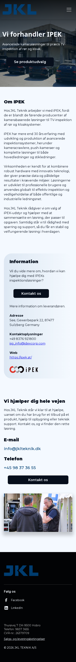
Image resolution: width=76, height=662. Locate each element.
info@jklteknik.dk (22, 448)
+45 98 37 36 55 (20, 467)
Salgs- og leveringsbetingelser (24, 639)
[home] (33, 9)
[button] (68, 9)
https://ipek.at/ (21, 357)
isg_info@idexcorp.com (27, 343)
